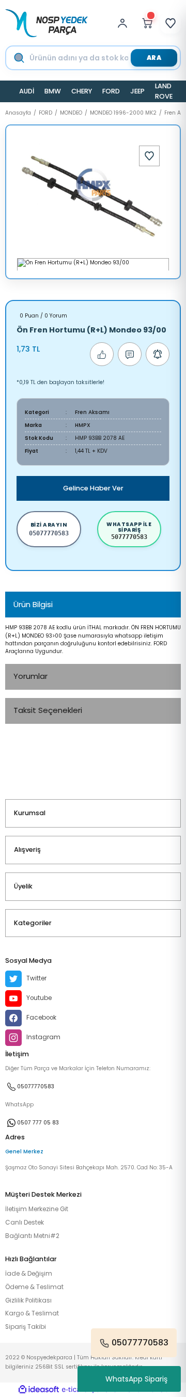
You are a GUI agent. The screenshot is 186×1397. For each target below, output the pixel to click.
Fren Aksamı (92, 412)
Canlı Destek (24, 1222)
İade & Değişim (28, 1273)
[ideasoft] (38, 1389)
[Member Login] (125, 23)
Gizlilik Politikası (28, 1300)
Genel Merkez (24, 1151)
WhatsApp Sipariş (136, 1379)
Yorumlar (30, 676)
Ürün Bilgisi (33, 604)
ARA (154, 57)
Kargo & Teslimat (32, 1313)
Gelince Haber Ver (93, 488)
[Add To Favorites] (149, 156)
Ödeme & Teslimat (34, 1287)
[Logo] (46, 23)
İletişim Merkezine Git (36, 1209)
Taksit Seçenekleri (47, 710)
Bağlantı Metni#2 (32, 1236)
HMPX (82, 425)
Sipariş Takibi (25, 1327)
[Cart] (147, 23)
